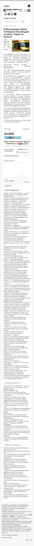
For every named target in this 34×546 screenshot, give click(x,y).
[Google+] (13, 134)
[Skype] (18, 138)
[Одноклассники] (8, 134)
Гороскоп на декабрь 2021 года (16, 484)
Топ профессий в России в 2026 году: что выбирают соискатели (16, 306)
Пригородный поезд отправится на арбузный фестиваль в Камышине (15, 318)
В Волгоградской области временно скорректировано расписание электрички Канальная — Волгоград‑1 (16, 199)
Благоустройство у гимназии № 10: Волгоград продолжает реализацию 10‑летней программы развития (17, 376)
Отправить (8, 185)
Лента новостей (11, 190)
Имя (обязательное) (9, 160)
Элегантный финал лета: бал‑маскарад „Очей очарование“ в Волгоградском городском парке (16, 238)
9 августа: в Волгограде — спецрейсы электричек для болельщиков (16, 362)
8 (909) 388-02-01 (19, 526)
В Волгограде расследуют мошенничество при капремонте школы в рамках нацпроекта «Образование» (16, 338)
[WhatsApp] (15, 138)
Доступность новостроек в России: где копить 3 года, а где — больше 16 (17, 243)
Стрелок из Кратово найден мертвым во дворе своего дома (16, 474)
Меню (7, 6)
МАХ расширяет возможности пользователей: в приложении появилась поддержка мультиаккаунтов (17, 204)
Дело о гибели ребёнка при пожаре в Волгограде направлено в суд (17, 208)
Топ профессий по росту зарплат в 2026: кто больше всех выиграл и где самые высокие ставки (16, 367)
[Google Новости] (23, 152)
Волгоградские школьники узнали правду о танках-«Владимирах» (17, 494)
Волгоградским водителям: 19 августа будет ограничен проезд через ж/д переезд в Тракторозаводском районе (17, 262)
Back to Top (28, 540)
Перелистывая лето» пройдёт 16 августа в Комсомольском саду (16, 310)
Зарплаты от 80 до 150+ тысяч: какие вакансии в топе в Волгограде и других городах (16, 314)
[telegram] (20, 138)
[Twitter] (5, 138)
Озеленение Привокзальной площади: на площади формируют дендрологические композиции (17, 299)
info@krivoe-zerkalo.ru (11, 535)
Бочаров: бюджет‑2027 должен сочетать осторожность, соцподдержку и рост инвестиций (15, 372)
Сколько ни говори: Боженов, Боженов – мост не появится (15, 464)
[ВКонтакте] (5, 134)
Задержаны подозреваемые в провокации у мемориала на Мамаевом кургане (17, 228)
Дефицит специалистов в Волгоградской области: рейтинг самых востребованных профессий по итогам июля (17, 277)
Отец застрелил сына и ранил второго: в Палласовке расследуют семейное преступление (16, 267)
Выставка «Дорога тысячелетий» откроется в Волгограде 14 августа (15, 323)
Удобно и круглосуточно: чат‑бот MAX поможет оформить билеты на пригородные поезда (17, 252)
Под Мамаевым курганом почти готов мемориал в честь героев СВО (17, 285)
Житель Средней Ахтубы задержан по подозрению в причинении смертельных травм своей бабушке (16, 294)
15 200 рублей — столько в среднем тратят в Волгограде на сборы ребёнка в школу (17, 194)
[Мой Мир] (10, 134)
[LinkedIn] (8, 138)
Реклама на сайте (7, 537)
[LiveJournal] (10, 138)
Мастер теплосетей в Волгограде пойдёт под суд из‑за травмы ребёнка (16, 328)
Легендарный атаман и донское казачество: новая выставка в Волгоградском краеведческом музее (15, 272)
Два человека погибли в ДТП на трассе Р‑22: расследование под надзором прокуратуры (16, 217)
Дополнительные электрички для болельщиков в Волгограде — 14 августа (14, 333)
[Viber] (13, 138)
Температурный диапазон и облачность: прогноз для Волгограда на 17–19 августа (17, 281)
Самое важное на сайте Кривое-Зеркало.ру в (17, 142)
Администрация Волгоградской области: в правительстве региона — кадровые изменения (16, 257)
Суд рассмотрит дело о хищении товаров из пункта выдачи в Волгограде (15, 247)
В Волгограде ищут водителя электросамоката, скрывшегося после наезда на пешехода (16, 347)
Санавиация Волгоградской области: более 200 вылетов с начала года (17, 303)
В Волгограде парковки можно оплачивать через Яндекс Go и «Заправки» (16, 343)
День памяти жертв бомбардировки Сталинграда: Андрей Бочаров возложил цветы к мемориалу (15, 212)
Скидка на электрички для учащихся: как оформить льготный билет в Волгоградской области (16, 233)
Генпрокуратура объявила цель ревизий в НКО (17, 452)
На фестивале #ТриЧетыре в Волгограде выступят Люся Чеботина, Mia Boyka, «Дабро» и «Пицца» (17, 289)
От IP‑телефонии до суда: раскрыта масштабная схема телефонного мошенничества (16, 357)
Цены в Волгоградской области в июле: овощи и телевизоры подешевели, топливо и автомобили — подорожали (15, 223)
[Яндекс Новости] (23, 149)
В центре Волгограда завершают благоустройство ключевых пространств (15, 352)
